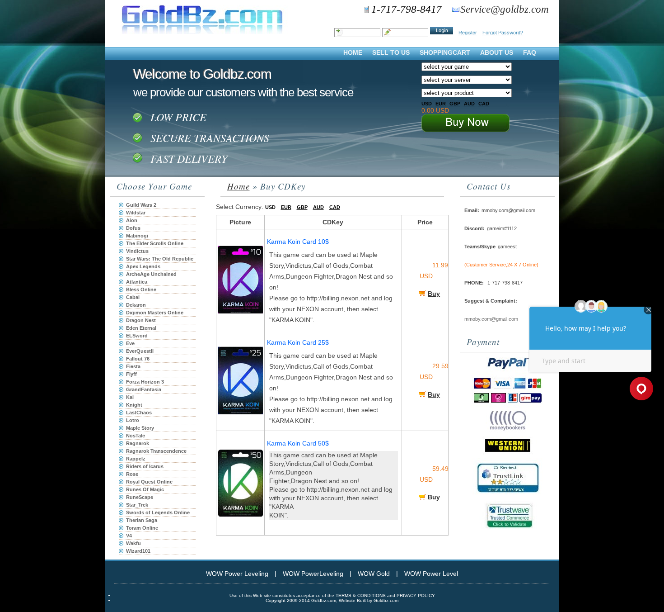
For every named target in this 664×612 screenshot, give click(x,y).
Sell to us (391, 52)
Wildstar (135, 212)
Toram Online (142, 528)
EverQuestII (140, 351)
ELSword (137, 335)
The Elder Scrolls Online (154, 243)
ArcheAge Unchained (151, 274)
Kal (130, 397)
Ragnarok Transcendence (156, 451)
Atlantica (136, 282)
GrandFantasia (143, 389)
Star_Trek (137, 505)
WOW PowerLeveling (313, 573)
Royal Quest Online (149, 481)
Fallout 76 (138, 358)
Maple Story (140, 428)
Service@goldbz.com (504, 9)
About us (496, 52)
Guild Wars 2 (141, 205)
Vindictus (137, 251)
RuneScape (139, 497)
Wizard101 (138, 551)
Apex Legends (143, 266)
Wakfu (133, 543)
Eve (130, 343)
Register (467, 32)
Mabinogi (137, 235)
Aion (131, 220)
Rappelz (135, 458)
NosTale (135, 435)
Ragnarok (137, 443)
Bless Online (141, 289)
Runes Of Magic (145, 489)
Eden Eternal (141, 328)
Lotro (132, 420)
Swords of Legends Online (158, 512)
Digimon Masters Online (154, 312)
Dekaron (136, 305)
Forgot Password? (502, 32)
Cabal (133, 297)
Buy (434, 293)
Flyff (131, 374)
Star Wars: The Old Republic (159, 258)
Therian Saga (141, 520)
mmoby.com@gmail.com (491, 319)
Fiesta (133, 366)
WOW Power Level (431, 573)
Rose (132, 474)
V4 (129, 535)
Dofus (133, 228)
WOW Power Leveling (237, 573)
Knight (134, 405)
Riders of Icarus (145, 466)
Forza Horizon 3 (145, 381)
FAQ (529, 52)
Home (352, 52)
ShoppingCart (445, 52)
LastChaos (139, 412)
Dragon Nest (141, 320)
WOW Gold (374, 573)
